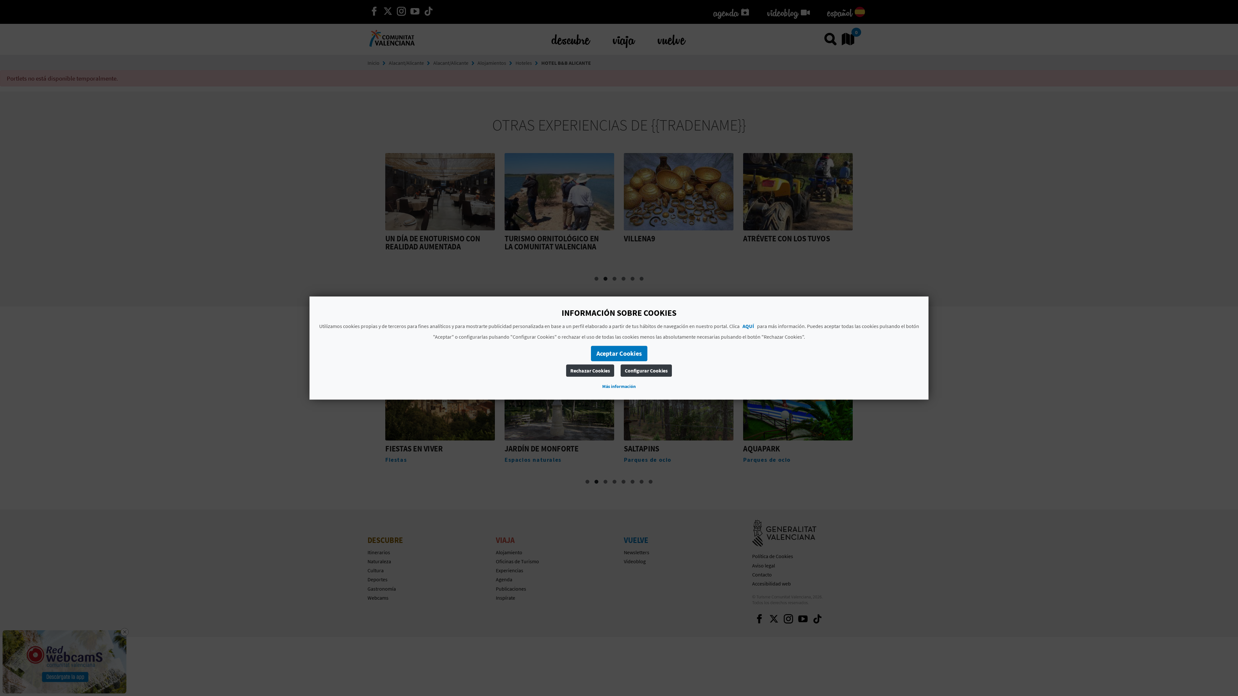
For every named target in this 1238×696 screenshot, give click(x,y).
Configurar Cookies (646, 370)
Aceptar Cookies (619, 353)
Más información (619, 386)
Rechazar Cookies (590, 370)
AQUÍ (748, 326)
